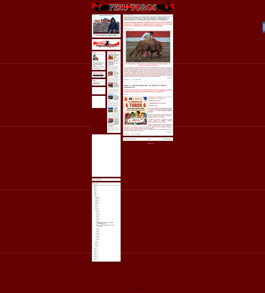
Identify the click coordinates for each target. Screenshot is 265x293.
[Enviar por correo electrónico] (135, 79)
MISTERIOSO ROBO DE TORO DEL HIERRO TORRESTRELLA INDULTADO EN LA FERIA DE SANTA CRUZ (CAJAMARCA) (146, 19)
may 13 (97, 231)
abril (96, 241)
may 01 (97, 239)
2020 (95, 194)
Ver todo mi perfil (96, 68)
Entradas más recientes (130, 139)
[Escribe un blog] (137, 79)
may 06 (97, 236)
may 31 (97, 209)
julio (96, 205)
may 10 (97, 233)
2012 (95, 258)
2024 (95, 187)
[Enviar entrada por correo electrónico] (133, 79)
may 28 (97, 213)
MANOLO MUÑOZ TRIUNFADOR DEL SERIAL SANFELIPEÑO (116, 85)
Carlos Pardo (96, 60)
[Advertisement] (103, 275)
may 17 (97, 228)
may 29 (97, 211)
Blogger (141, 290)
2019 (95, 195)
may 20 (97, 221)
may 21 (97, 219)
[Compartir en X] (138, 79)
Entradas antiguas (167, 139)
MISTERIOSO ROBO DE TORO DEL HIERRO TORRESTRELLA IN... (104, 223)
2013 (95, 256)
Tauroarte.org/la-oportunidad (166, 108)
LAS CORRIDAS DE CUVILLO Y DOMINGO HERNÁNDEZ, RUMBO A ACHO (113, 97)
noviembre (97, 198)
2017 (95, 250)
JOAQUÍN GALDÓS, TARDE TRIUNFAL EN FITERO (116, 109)
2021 (95, 192)
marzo (96, 243)
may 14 (97, 229)
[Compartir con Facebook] (140, 79)
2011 (95, 259)
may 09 (97, 234)
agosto (96, 203)
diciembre (97, 197)
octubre (96, 200)
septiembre (97, 202)
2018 (95, 248)
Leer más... (169, 77)
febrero (96, 244)
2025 (95, 186)
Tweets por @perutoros (97, 179)
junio (96, 206)
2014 (95, 254)
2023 (95, 189)
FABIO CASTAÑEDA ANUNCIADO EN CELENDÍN (116, 73)
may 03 (97, 237)
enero (96, 246)
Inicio (149, 139)
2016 (95, 251)
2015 (95, 253)
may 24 (97, 216)
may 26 (97, 214)
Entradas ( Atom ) (150, 143)
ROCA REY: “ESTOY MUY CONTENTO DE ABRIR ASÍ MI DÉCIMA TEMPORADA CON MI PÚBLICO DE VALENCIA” (113, 122)
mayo (96, 208)
